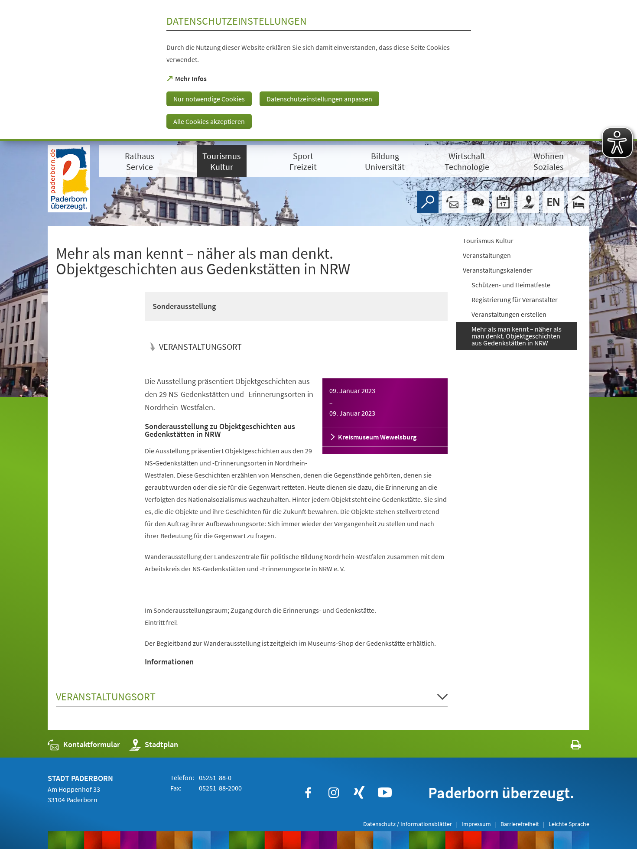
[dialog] (318, 70)
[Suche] (428, 202)
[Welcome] (553, 202)
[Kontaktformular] (453, 202)
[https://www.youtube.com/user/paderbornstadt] (385, 793)
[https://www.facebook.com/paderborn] (308, 793)
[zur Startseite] (69, 178)
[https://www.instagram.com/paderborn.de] (334, 793)
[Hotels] (578, 202)
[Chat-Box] (478, 202)
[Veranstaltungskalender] (503, 202)
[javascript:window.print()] (568, 746)
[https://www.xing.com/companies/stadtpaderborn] (359, 793)
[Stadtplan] (528, 202)
